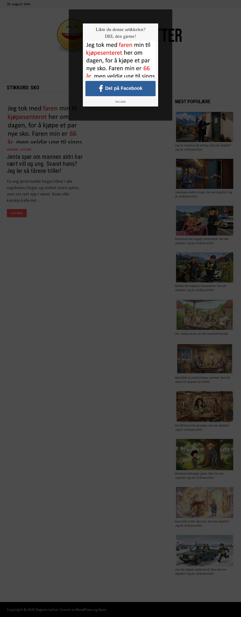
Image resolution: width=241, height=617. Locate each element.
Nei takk (120, 101)
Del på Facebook (123, 88)
